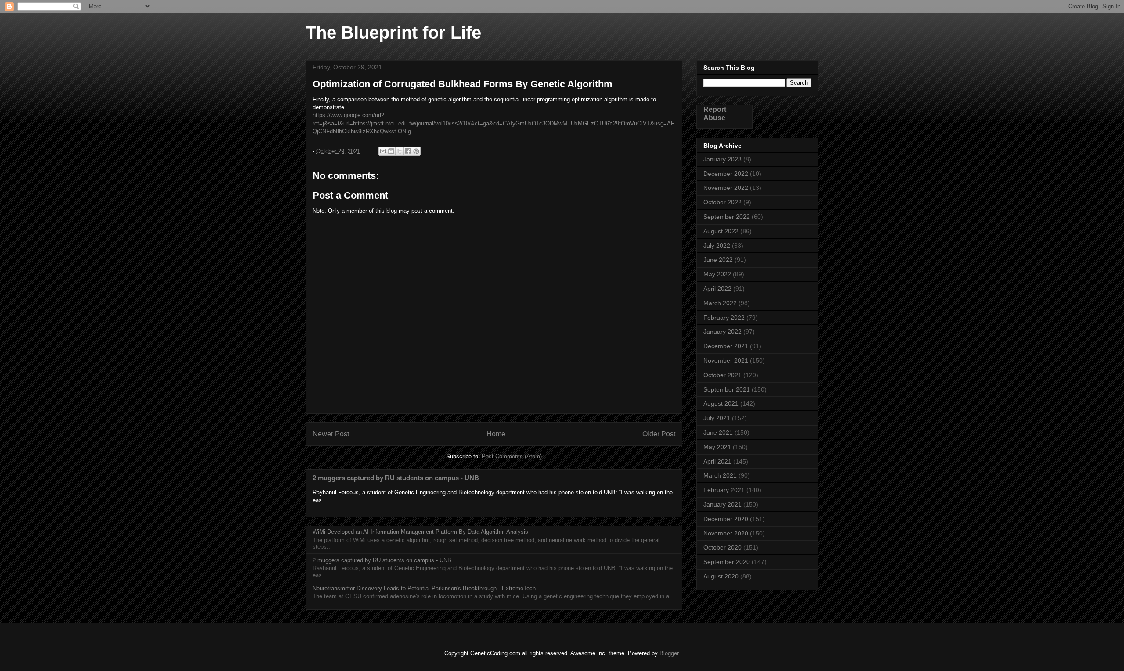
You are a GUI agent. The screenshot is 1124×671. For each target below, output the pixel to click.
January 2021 (722, 504)
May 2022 (717, 274)
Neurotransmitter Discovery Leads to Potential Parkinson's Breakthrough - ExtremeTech (424, 588)
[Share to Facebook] (407, 151)
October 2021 (722, 374)
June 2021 (718, 432)
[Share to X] (399, 151)
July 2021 (716, 417)
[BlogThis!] (391, 151)
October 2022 (722, 202)
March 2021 (720, 475)
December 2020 (725, 518)
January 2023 (722, 159)
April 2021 (717, 461)
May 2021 (717, 446)
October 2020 (722, 547)
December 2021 (725, 346)
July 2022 (716, 245)
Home (495, 434)
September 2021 (726, 389)
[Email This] (382, 151)
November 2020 (725, 533)
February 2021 (724, 489)
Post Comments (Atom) (512, 456)
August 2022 (721, 231)
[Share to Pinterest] (416, 151)
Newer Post (331, 434)
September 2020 (726, 561)
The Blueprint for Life (393, 32)
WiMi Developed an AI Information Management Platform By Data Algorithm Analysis (420, 531)
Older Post (658, 434)
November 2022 (725, 187)
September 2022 (726, 216)
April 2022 (717, 288)
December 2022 (725, 173)
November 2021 (725, 360)
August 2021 (721, 403)
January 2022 (722, 331)
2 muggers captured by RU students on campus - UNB (396, 478)
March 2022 (720, 303)
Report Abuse (714, 113)
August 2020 (721, 576)
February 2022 (724, 317)
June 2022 (718, 259)
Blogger (668, 653)
